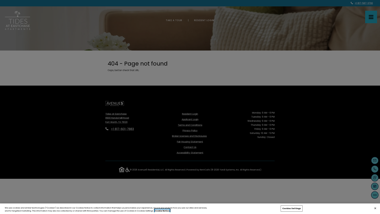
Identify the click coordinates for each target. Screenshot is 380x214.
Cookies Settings (291, 208)
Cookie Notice (162, 210)
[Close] (375, 208)
